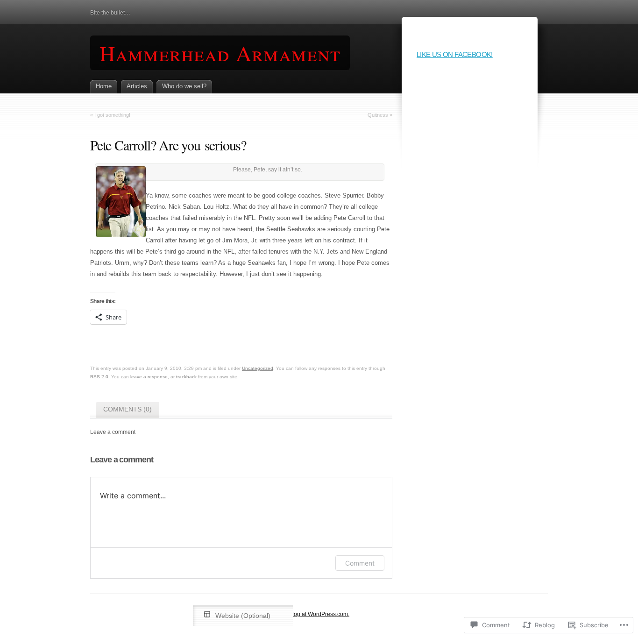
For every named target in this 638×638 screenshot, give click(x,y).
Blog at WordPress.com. (319, 614)
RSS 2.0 (99, 376)
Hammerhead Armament (219, 52)
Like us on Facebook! (455, 54)
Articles (137, 86)
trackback (186, 376)
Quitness (378, 115)
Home (104, 86)
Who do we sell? (184, 86)
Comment (360, 563)
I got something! (112, 115)
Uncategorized (257, 368)
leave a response (149, 376)
